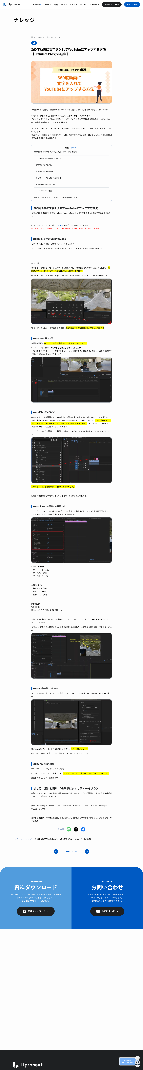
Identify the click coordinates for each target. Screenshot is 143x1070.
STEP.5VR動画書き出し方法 (45, 184)
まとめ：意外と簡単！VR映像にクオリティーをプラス (55, 197)
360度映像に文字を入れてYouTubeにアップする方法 (55, 152)
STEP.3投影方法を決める (44, 171)
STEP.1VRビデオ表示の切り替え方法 (49, 158)
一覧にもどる (71, 851)
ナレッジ (24, 839)
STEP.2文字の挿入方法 (44, 165)
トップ (15, 839)
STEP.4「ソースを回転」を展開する (48, 178)
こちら (60, 225)
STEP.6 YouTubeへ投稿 (44, 191)
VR (31, 839)
